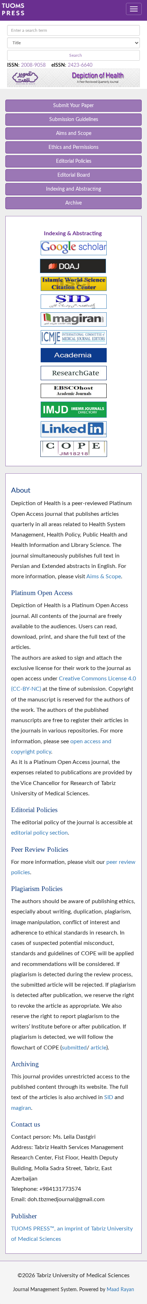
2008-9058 (33, 65)
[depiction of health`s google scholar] (74, 248)
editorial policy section (39, 833)
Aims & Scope (103, 576)
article (98, 1048)
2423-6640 (80, 65)
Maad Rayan (120, 1289)
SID (108, 1097)
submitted (74, 1048)
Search (75, 55)
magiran (21, 1108)
